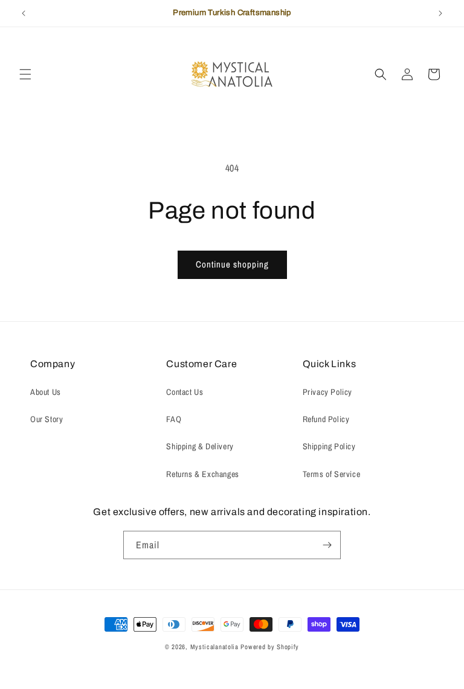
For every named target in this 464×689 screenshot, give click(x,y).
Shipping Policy (329, 446)
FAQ (173, 419)
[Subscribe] (327, 545)
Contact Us (184, 391)
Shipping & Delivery (199, 446)
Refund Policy (326, 419)
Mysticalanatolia (214, 647)
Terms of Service (332, 474)
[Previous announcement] (23, 13)
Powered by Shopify (269, 647)
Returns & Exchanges (202, 474)
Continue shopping (232, 264)
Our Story (46, 419)
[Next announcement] (440, 13)
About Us (45, 391)
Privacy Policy (327, 391)
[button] (25, 74)
